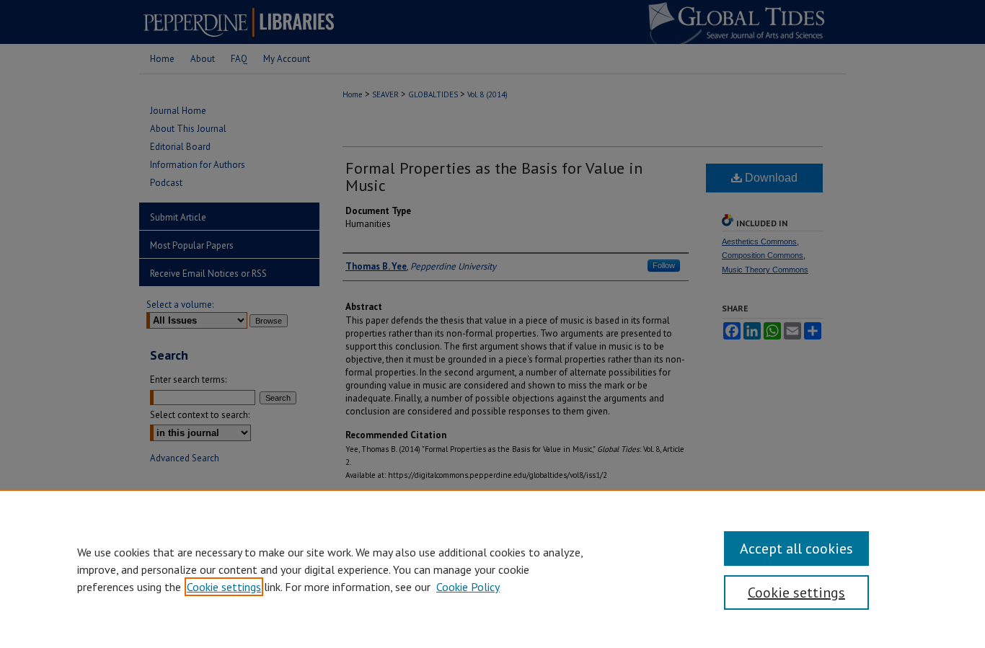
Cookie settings (224, 587)
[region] (492, 568)
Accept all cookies (796, 548)
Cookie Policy (468, 587)
